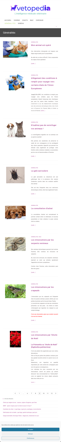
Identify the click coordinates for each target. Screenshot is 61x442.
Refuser (30, 434)
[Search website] (56, 27)
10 (43, 393)
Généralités (34, 42)
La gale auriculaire (39, 171)
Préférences (30, 438)
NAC (40, 236)
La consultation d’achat (42, 208)
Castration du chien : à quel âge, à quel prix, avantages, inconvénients (22, 409)
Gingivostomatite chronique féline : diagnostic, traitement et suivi (21, 415)
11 (47, 393)
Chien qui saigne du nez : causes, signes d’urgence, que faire (20, 402)
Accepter (30, 429)
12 (52, 393)
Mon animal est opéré (41, 45)
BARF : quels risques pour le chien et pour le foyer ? (17, 406)
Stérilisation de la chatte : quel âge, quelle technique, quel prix (20, 412)
